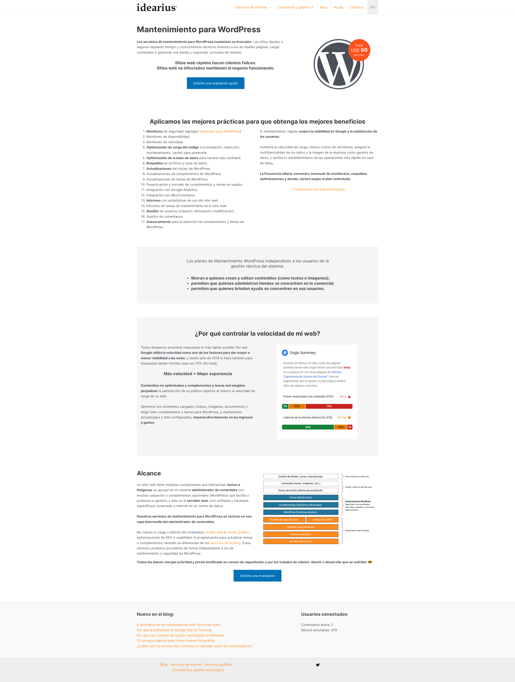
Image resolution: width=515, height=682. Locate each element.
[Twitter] (318, 665)
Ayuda (338, 7)
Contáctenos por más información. (319, 189)
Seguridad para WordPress (219, 131)
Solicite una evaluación (257, 576)
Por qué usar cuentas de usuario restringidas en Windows (180, 635)
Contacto (357, 7)
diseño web (214, 532)
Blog (323, 7)
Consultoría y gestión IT (295, 7)
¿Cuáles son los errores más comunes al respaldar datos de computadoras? (194, 646)
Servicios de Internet (251, 7)
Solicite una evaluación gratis (215, 83)
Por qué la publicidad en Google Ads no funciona (174, 630)
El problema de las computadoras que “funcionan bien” (179, 625)
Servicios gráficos (218, 664)
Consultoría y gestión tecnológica (198, 670)
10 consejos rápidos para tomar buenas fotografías (176, 641)
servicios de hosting (225, 543)
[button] (269, 7)
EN (373, 7)
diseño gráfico (238, 532)
